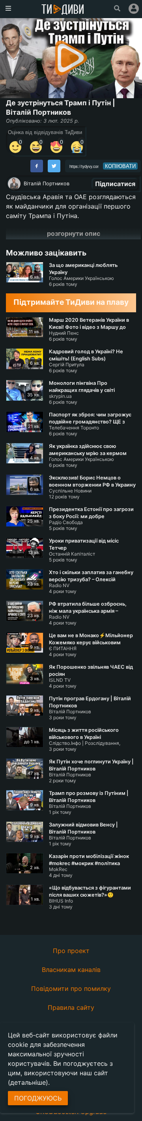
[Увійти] (134, 9)
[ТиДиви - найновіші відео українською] (62, 10)
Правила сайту (71, 1007)
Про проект (71, 951)
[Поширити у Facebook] (36, 166)
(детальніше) (28, 1082)
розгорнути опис (73, 233)
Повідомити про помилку (71, 988)
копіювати (120, 166)
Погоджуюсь (38, 1098)
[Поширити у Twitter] (54, 166)
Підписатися (115, 184)
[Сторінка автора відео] (14, 183)
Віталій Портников (46, 184)
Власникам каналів (71, 970)
